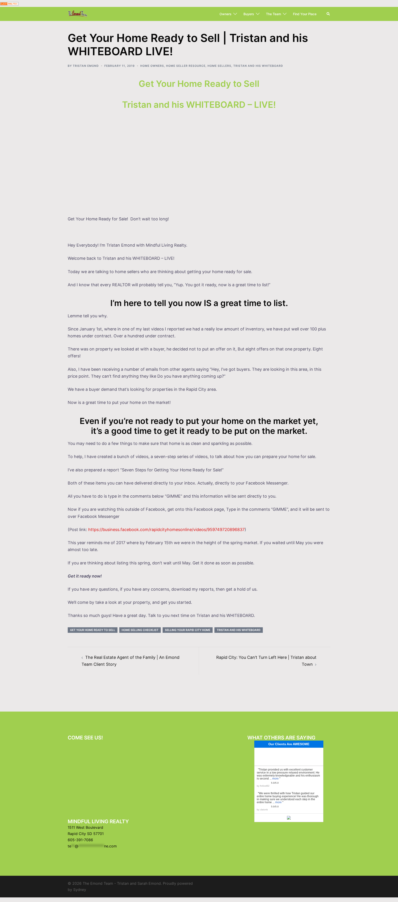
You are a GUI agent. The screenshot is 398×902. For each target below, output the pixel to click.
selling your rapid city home (187, 630)
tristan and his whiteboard (238, 630)
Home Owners (152, 65)
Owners (225, 14)
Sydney (79, 889)
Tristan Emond (86, 65)
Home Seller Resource (185, 65)
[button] (328, 14)
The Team (273, 14)
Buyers (248, 14)
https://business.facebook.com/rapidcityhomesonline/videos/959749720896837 (166, 529)
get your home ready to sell (92, 630)
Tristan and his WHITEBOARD (258, 65)
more (275, 778)
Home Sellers (219, 65)
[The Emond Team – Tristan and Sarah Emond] (78, 13)
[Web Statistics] (9, 3)
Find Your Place (304, 14)
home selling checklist (140, 630)
